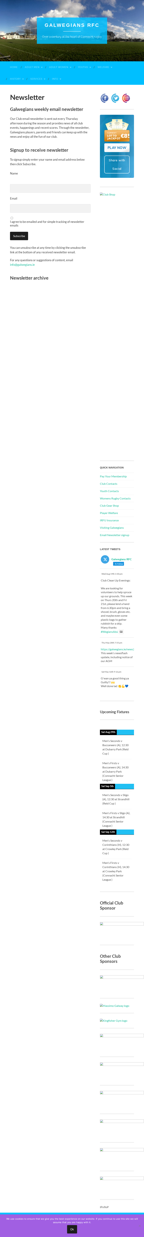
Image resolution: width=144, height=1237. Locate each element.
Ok (72, 1229)
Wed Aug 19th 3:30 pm (112, 574)
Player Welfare (109, 513)
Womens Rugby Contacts (115, 498)
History (15, 78)
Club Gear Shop (109, 505)
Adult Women (58, 67)
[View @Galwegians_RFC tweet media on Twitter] (121, 631)
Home (14, 67)
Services (36, 78)
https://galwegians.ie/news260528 (121, 649)
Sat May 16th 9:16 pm (111, 671)
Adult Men (32, 67)
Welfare (103, 67)
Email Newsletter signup (114, 535)
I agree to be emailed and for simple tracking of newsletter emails (47, 223)
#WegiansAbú (109, 631)
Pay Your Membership (113, 476)
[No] (139, 1226)
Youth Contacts (109, 491)
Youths (83, 67)
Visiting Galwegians (112, 527)
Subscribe (19, 236)
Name (14, 173)
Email (13, 198)
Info (55, 78)
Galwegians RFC (72, 25)
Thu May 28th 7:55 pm (112, 642)
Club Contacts (108, 483)
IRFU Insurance (109, 520)
